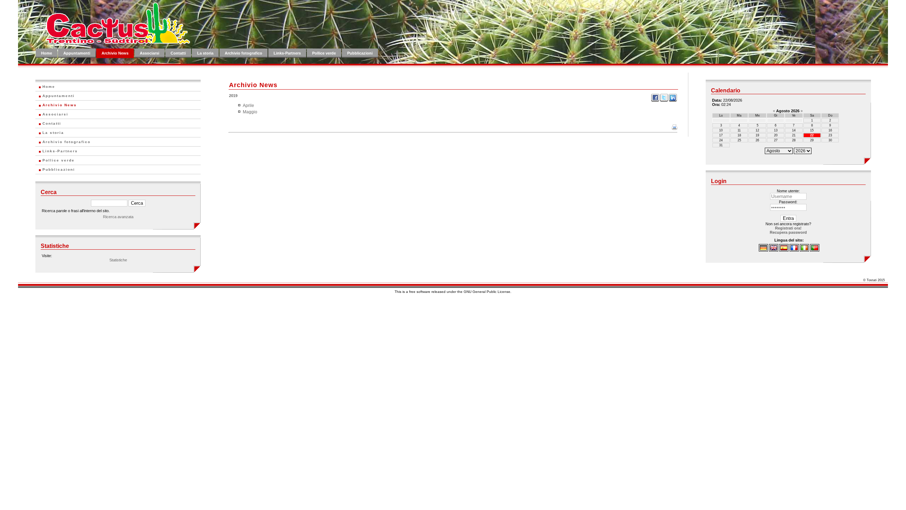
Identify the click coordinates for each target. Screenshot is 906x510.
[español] (784, 250)
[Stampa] (674, 128)
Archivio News (115, 53)
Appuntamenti (76, 53)
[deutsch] (763, 250)
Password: (788, 202)
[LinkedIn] (673, 100)
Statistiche (118, 260)
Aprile (248, 105)
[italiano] (804, 250)
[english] (773, 250)
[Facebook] (655, 100)
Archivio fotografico (243, 53)
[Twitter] (664, 100)
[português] (814, 250)
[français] (794, 250)
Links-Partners (287, 53)
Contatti (178, 53)
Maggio (250, 111)
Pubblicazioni (360, 53)
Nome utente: (788, 191)
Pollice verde (324, 53)
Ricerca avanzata (118, 217)
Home (46, 53)
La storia (205, 53)
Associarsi (149, 53)
